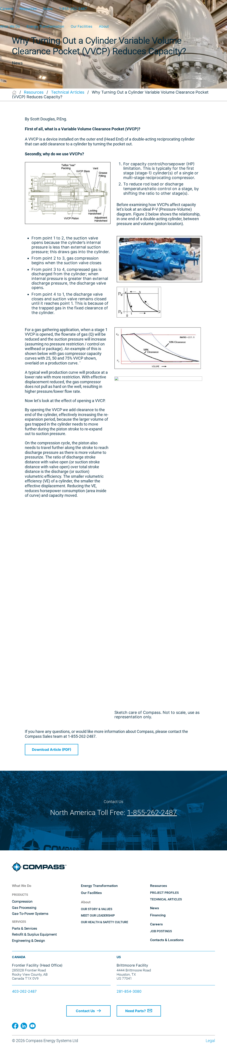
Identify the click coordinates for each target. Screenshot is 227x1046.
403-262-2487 (24, 991)
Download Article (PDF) (51, 749)
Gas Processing (24, 908)
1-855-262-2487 (73, 9)
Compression (22, 901)
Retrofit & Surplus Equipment (34, 934)
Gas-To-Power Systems (30, 914)
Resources (28, 9)
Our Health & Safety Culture (104, 922)
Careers (6, 9)
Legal (210, 1040)
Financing (158, 915)
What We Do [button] (10, 27)
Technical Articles (67, 92)
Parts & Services (24, 928)
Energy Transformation (45, 27)
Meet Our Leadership (98, 915)
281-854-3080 (129, 991)
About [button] (104, 27)
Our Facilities (81, 27)
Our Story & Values (96, 909)
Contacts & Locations (167, 940)
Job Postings (161, 931)
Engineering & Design (28, 941)
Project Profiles (164, 892)
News (48, 9)
